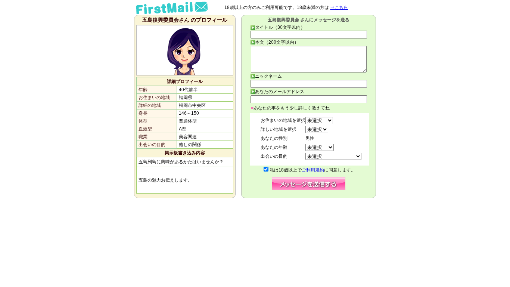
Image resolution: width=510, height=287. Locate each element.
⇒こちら (339, 7)
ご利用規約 (313, 170)
